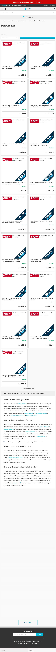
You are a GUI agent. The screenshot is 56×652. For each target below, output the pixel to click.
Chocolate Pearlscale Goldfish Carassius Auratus (39, 260)
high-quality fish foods (16, 457)
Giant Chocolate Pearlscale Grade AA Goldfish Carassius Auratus (13, 183)
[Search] (53, 13)
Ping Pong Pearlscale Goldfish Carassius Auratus (11, 299)
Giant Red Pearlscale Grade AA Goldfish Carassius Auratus (11, 260)
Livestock (10, 21)
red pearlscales (28, 413)
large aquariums (30, 431)
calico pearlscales (31, 415)
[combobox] (26, 13)
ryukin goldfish (44, 427)
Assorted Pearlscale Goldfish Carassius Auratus (11, 106)
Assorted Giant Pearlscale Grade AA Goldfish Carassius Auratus (13, 376)
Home (3, 21)
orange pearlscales (41, 413)
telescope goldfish (9, 429)
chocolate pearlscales (17, 415)
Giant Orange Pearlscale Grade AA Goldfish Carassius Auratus (13, 337)
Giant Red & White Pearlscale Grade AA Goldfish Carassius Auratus (41, 337)
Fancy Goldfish (33, 21)
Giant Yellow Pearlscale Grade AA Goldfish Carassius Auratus (12, 221)
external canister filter (15, 483)
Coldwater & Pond (21, 21)
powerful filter (41, 436)
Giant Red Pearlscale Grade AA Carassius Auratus (11, 67)
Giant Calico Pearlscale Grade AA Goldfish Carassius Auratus (40, 144)
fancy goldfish (22, 404)
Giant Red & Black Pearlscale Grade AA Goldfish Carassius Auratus (41, 106)
